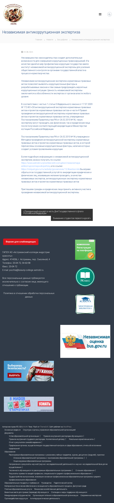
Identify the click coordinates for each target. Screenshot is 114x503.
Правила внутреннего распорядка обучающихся (63, 436)
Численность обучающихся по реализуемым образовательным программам (40, 470)
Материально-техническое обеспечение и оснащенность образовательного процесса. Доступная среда (45, 486)
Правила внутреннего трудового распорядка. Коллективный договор (37, 439)
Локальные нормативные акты (81, 439)
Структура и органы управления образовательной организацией (49, 430)
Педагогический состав (63, 483)
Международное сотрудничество (17, 495)
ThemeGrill (44, 427)
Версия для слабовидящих (21, 241)
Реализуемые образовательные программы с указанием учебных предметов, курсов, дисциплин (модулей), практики (56, 455)
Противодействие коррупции (16, 499)
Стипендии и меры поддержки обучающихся (69, 492)
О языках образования (85, 470)
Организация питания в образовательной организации (55, 495)
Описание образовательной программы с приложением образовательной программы (48, 458)
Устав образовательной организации (24, 436)
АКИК (25, 427)
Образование (9, 452)
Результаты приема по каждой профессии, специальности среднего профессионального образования (50, 474)
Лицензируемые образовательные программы (32, 461)
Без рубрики (62, 40)
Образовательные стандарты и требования (21, 483)
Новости (49, 40)
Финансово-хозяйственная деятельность (50, 489)
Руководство (46, 483)
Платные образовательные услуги (18, 489)
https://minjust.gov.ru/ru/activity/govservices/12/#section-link (50, 169)
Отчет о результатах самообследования (25, 442)
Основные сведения (12, 430)
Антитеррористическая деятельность (45, 499)
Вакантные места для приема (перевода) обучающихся (26, 492)
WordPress (67, 427)
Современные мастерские (90, 495)
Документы (9, 433)
